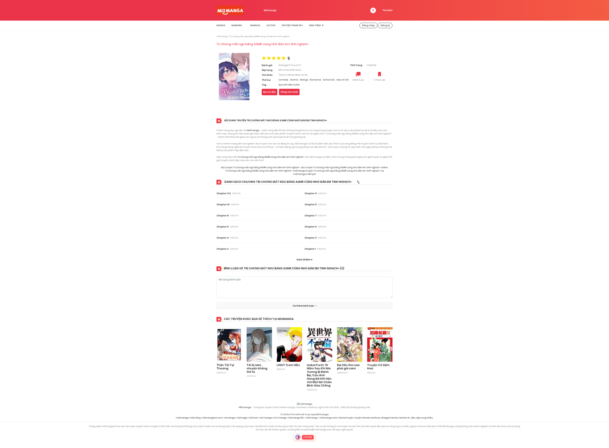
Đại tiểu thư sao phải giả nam (348, 366)
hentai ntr (404, 417)
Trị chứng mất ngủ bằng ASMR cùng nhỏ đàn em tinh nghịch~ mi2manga (265, 170)
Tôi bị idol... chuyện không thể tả (257, 368)
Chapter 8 (222, 215)
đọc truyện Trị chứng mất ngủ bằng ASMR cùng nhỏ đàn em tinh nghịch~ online (344, 167)
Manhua (255, 25)
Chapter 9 (310, 204)
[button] (373, 10)
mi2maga (241, 417)
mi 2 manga (280, 417)
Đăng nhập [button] (368, 25)
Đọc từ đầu (269, 92)
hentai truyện (346, 417)
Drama (294, 79)
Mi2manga (270, 10)
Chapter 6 (222, 226)
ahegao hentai (389, 417)
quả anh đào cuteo (289, 84)
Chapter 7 (310, 215)
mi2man (253, 417)
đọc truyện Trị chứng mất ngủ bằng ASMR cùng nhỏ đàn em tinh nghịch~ (260, 167)
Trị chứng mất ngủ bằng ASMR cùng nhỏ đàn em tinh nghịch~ (260, 36)
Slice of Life (343, 79)
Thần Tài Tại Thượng (225, 366)
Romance (315, 79)
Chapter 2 (222, 248)
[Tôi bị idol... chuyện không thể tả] (259, 344)
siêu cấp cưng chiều (422, 417)
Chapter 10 (222, 204)
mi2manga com (328, 417)
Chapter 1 (310, 248)
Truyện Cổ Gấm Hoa (378, 366)
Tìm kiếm (387, 10)
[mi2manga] (229, 10)
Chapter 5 (310, 226)
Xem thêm (315, 25)
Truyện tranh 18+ (292, 25)
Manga (220, 25)
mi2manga (222, 36)
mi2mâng (195, 417)
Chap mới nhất (289, 92)
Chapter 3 (310, 237)
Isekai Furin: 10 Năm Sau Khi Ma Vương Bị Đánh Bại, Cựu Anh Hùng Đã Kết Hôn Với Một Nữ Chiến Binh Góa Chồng (319, 375)
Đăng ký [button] (385, 25)
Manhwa (236, 25)
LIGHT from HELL (288, 365)
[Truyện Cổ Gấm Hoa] (380, 344)
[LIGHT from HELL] (289, 344)
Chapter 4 (222, 237)
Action (270, 25)
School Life (329, 79)
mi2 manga (265, 417)
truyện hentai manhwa (367, 417)
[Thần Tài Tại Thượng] (229, 344)
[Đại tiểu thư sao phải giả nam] (349, 344)
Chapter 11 (310, 193)
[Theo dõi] (379, 74)
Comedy (283, 79)
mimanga (229, 417)
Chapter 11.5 (223, 193)
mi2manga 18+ (296, 417)
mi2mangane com (212, 417)
